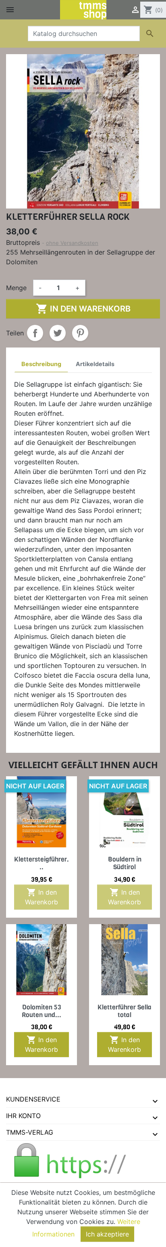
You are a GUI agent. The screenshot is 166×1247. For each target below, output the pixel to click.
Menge (16, 288)
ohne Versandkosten (72, 243)
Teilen (35, 333)
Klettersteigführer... (41, 863)
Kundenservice (33, 1099)
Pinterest (80, 333)
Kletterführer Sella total (124, 1011)
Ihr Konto (23, 1116)
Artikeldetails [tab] (95, 363)
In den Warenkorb (83, 309)
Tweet (58, 333)
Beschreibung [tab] (41, 363)
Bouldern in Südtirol (124, 863)
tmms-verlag (29, 1132)
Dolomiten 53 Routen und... (41, 1011)
